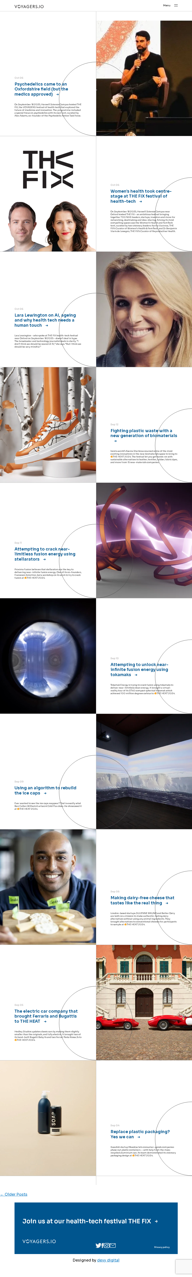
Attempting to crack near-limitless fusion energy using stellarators (45, 554)
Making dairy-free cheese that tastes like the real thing (142, 900)
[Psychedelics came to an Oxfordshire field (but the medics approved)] (144, 78)
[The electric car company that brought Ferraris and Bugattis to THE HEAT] (144, 1002)
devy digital (108, 1260)
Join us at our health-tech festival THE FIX (87, 1221)
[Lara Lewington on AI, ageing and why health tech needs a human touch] (144, 309)
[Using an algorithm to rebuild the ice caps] (144, 771)
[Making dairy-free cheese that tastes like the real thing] (48, 887)
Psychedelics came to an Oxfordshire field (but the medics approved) (41, 89)
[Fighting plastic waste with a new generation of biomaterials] (48, 425)
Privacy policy (162, 1247)
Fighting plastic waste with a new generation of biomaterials (144, 433)
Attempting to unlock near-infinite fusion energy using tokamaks (139, 669)
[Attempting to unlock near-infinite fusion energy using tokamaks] (48, 656)
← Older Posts (13, 1194)
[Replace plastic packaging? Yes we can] (48, 1118)
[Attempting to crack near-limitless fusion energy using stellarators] (144, 540)
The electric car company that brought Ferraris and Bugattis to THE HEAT (46, 1016)
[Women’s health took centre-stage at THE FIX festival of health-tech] (48, 193)
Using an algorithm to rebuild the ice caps (45, 790)
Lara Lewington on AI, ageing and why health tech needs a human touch (45, 320)
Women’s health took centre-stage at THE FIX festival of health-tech (141, 196)
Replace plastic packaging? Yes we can (140, 1134)
